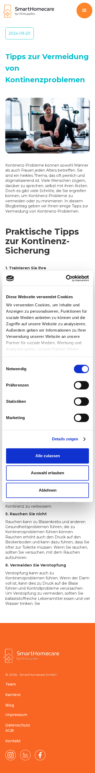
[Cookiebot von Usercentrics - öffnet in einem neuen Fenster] (67, 278)
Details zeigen (65, 439)
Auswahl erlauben (47, 473)
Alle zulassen (47, 456)
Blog (9, 705)
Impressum (16, 714)
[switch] (81, 385)
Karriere (13, 694)
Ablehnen (47, 490)
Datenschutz (17, 725)
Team (10, 684)
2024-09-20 (19, 33)
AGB (9, 730)
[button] (84, 10)
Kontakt (13, 741)
